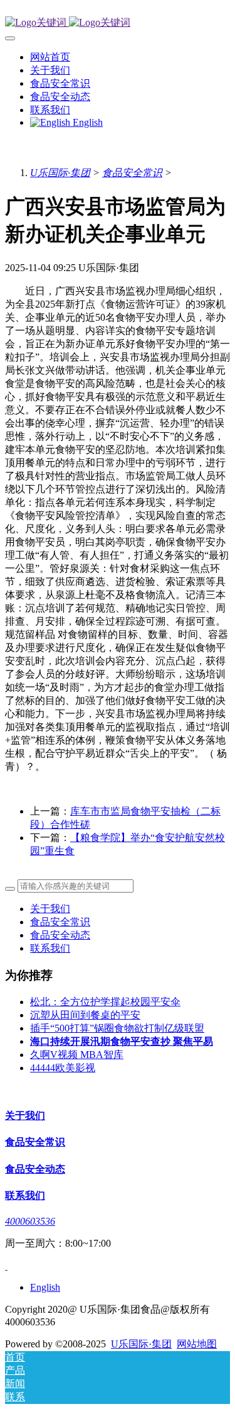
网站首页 (50, 57)
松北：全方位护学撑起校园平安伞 (105, 1001)
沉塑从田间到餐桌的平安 (85, 1015)
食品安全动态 (60, 935)
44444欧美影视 (62, 1067)
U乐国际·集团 (60, 172)
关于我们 (50, 908)
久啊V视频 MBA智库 (76, 1054)
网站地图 (197, 1344)
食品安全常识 (132, 172)
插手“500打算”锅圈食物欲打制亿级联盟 (117, 1028)
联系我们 (50, 948)
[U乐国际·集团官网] (117, 23)
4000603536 (30, 1221)
